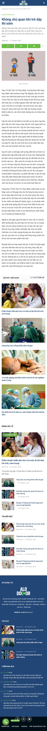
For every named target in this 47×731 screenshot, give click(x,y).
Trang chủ (5, 9)
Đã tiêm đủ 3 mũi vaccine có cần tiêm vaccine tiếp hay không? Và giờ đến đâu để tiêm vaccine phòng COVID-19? (23, 676)
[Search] (44, 3)
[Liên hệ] (6, 722)
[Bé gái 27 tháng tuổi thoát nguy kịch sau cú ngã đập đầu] (8, 505)
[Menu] (3, 3)
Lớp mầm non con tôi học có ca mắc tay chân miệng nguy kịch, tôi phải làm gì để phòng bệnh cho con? (23, 685)
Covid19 (24, 726)
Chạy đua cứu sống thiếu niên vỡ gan (17, 346)
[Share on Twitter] (21, 46)
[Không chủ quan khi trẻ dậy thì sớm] (23, 80)
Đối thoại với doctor (38, 726)
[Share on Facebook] (8, 46)
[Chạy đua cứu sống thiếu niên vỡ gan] (23, 330)
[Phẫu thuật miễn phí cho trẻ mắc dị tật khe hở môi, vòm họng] (23, 295)
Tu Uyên (5, 672)
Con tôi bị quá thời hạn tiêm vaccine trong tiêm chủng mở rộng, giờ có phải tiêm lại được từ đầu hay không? (23, 695)
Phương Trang (8, 682)
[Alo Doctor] (23, 3)
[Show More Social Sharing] (43, 46)
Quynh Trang (7, 700)
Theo (37, 277)
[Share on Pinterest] (34, 46)
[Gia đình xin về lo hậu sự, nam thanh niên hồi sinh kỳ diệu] (23, 396)
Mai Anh (5, 691)
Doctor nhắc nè (8, 14)
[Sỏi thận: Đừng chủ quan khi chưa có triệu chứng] (8, 494)
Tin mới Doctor (9, 435)
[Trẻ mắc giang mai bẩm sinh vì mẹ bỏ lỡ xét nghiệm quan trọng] (23, 362)
